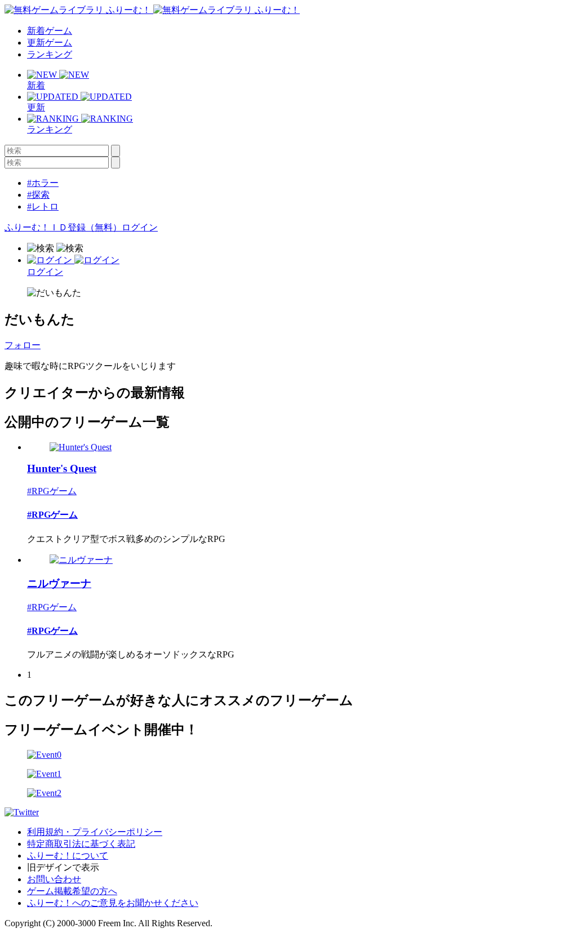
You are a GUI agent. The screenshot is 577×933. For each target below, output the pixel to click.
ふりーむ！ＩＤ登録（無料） (63, 227)
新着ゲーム (49, 30)
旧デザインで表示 (63, 867)
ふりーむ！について (67, 855)
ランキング (49, 54)
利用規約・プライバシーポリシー (94, 832)
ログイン (140, 227)
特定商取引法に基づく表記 (81, 843)
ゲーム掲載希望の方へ (72, 891)
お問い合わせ (54, 879)
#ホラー (43, 183)
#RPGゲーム (52, 491)
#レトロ (43, 206)
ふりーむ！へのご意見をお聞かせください (112, 903)
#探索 (38, 194)
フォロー (23, 345)
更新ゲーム (49, 42)
